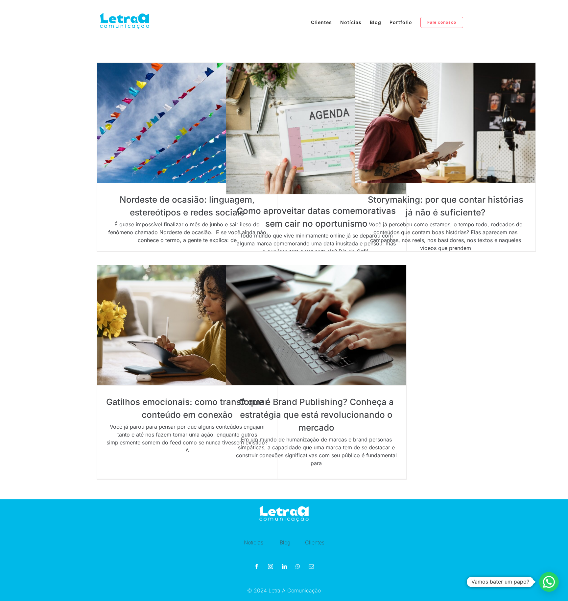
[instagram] (270, 566)
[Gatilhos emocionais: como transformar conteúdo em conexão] (187, 325)
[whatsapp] (298, 566)
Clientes (314, 542)
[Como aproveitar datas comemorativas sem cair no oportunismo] (316, 128)
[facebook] (256, 566)
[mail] (311, 566)
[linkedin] (284, 566)
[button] (549, 582)
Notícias (253, 542)
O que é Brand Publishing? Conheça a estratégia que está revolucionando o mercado (316, 415)
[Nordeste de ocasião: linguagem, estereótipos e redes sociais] (187, 123)
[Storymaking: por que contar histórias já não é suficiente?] (445, 123)
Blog (285, 542)
